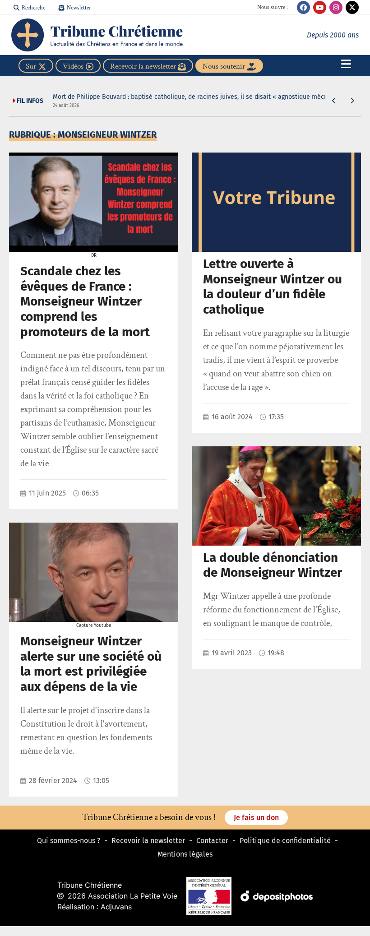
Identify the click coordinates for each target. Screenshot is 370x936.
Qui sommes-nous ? (68, 840)
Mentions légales (185, 854)
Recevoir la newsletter (148, 840)
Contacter (212, 840)
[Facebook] (303, 7)
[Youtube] (319, 7)
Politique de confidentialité (285, 840)
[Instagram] (335, 7)
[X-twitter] (352, 7)
